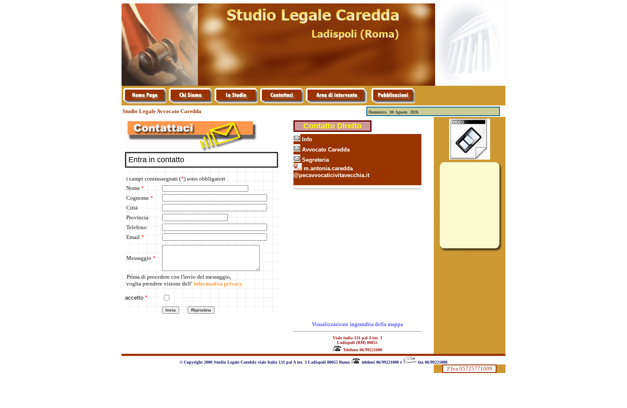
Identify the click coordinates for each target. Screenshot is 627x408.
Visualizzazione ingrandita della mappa (357, 324)
